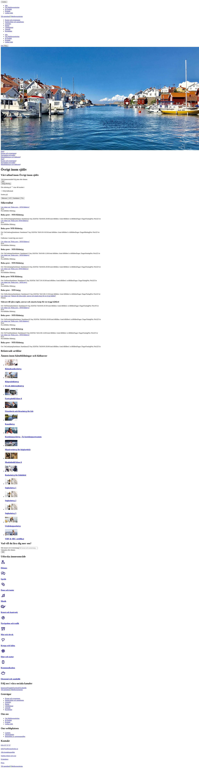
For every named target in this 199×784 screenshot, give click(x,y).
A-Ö (10, 198)
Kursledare (8, 709)
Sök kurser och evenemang (10, 548)
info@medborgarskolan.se (9, 749)
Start (2, 151)
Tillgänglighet (9, 734)
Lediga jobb (9, 724)
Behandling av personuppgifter (15, 736)
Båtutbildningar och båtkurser (10, 157)
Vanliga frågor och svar (8, 756)
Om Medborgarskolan (12, 718)
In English (8, 720)
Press (2, 763)
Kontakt (7, 722)
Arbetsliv (8, 702)
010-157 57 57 (5, 745)
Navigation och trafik (8, 155)
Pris (22, 198)
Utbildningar (9, 706)
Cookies (4, 2)
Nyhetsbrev (4, 759)
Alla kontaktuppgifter (8, 752)
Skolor (7, 704)
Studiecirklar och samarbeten (14, 700)
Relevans (4, 198)
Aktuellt (7, 708)
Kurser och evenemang (8, 153)
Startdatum (16, 198)
